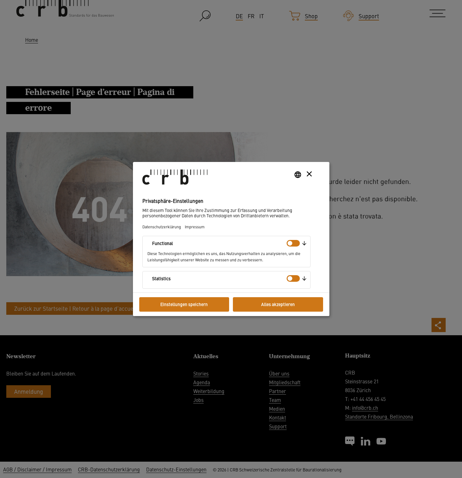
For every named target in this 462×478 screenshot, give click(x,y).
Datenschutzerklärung (161, 226)
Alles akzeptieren (278, 304)
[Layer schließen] (309, 174)
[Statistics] (293, 278)
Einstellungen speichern (184, 304)
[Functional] (293, 243)
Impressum (195, 226)
